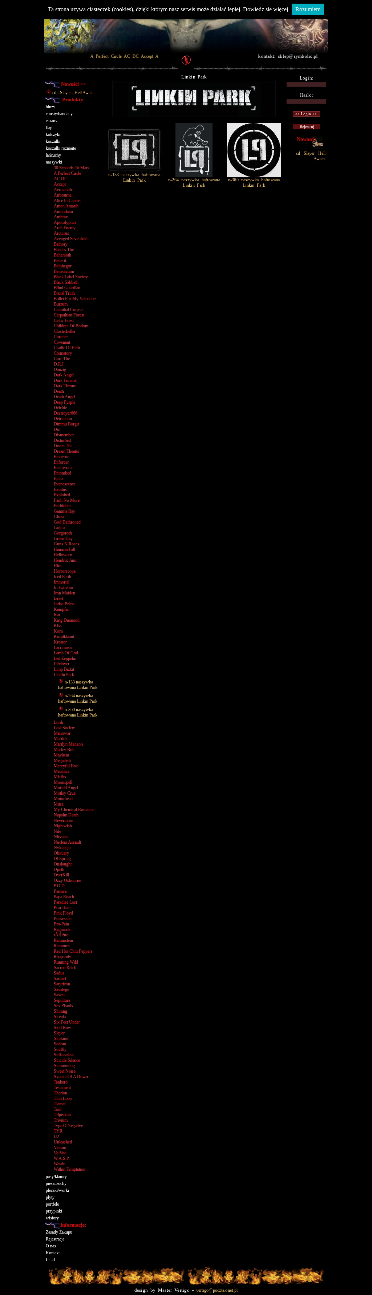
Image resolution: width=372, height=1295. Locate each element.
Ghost (59, 516)
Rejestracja (55, 1239)
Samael (60, 978)
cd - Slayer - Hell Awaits (72, 92)
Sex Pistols (63, 1005)
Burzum (61, 304)
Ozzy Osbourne (67, 880)
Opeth (59, 869)
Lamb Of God (66, 652)
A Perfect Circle (67, 173)
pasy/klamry (56, 1176)
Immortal (61, 582)
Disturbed (62, 440)
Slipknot (61, 1038)
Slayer (59, 1033)
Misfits (60, 776)
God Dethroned (67, 522)
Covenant (62, 342)
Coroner (61, 336)
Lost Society (64, 727)
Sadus (59, 973)
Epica (58, 478)
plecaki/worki (57, 1190)
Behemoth (62, 255)
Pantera (60, 891)
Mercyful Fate (66, 765)
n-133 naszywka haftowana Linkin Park (77, 684)
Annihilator (63, 211)
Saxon (59, 994)
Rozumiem (307, 9)
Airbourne (63, 195)
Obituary (61, 853)
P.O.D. (60, 885)
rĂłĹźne (61, 934)
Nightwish (63, 825)
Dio (57, 429)
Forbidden (63, 505)
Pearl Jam (62, 907)
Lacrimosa (63, 647)
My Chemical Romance (74, 809)
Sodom (60, 1043)
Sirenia (60, 1016)
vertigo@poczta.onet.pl (217, 1290)
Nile (57, 831)
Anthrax (61, 216)
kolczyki (53, 134)
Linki (50, 1259)
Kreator (60, 642)
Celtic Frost (64, 320)
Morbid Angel (66, 787)
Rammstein (63, 940)
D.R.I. (59, 364)
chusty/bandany (59, 113)
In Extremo (63, 587)
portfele (52, 1204)
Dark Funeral (65, 380)
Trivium (61, 1120)
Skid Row (62, 1027)
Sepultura (62, 1000)
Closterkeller (65, 331)
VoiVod (60, 1152)
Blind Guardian (67, 287)
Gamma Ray (64, 511)
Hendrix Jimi (65, 560)
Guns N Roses (66, 543)
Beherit (60, 260)
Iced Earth (62, 576)
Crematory (63, 353)
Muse (59, 804)
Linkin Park (64, 674)
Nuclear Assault (67, 842)
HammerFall (64, 549)
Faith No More (67, 500)
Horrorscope (65, 571)
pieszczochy (56, 1183)
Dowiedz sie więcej (265, 9)
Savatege (61, 989)
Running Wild (66, 962)
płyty (50, 1197)
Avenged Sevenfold (71, 238)
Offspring (62, 858)
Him (57, 565)
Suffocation (64, 1054)
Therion (60, 1093)
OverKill (61, 875)
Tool (57, 1109)
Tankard (61, 1082)
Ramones (62, 945)
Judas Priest (64, 603)
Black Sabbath (66, 282)
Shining (60, 1011)
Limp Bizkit (64, 669)
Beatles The (64, 249)
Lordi (58, 722)
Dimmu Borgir (66, 424)
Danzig (60, 369)
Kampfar (61, 609)
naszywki (54, 162)
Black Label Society (71, 276)
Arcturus (61, 233)
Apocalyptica (65, 222)
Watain (59, 1163)
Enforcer (61, 462)
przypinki (54, 1211)
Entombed (62, 473)
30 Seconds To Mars (71, 167)
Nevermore (63, 820)
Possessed (63, 918)
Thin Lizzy (63, 1098)
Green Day (63, 538)
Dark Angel (64, 375)
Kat (57, 614)
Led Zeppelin (65, 658)
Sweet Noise (65, 1071)
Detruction (63, 418)
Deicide (60, 407)
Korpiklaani (64, 636)
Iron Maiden (64, 593)
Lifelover (61, 663)
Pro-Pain (61, 924)
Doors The (63, 445)
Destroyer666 (65, 413)
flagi (49, 127)
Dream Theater (66, 451)
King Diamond (67, 620)
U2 (56, 1136)
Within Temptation (69, 1169)
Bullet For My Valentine (75, 298)
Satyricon (62, 984)
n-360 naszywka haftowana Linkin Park (77, 712)
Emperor (61, 456)
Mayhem (61, 755)
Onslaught (63, 864)
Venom (60, 1147)
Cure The (62, 358)
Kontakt (53, 1252)
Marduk (61, 738)
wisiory (52, 1218)
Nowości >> (73, 84)
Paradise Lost (65, 902)
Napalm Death (66, 815)
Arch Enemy (65, 227)
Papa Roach (64, 896)
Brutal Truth (64, 293)
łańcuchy (53, 155)
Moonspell (63, 782)
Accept (60, 184)
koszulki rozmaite (61, 148)
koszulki (53, 141)
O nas (51, 1245)
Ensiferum (63, 467)
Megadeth (62, 760)
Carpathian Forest (69, 315)
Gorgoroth (63, 533)
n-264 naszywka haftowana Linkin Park (77, 698)
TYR (58, 1131)
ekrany (51, 120)
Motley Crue (65, 793)
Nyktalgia (62, 847)
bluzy (50, 106)
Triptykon (62, 1114)
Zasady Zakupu (59, 1232)
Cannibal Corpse (68, 309)
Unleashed (63, 1142)
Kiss (58, 625)
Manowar (62, 733)
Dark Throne (65, 385)
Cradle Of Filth (67, 347)
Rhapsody (62, 956)
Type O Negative (68, 1125)
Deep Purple (64, 402)
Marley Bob (64, 749)
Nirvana (61, 836)
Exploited (62, 494)
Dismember (64, 434)
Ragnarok (62, 929)
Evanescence (65, 484)
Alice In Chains (67, 200)
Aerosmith (63, 189)
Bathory (61, 244)
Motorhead (63, 798)
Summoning (64, 1065)
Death (59, 391)
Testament (62, 1087)
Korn (58, 631)
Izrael (58, 598)
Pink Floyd (63, 913)
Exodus (60, 489)
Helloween (63, 554)
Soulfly (60, 1049)
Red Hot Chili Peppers (73, 951)
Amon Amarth (66, 206)
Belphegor (63, 266)
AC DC (60, 178)
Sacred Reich (65, 967)
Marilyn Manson (68, 744)
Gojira (59, 527)
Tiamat (59, 1103)
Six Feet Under (67, 1022)
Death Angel (64, 396)
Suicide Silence (67, 1060)
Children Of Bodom (71, 325)
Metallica (61, 771)
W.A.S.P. (62, 1158)
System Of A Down (71, 1076)
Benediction (64, 271)
